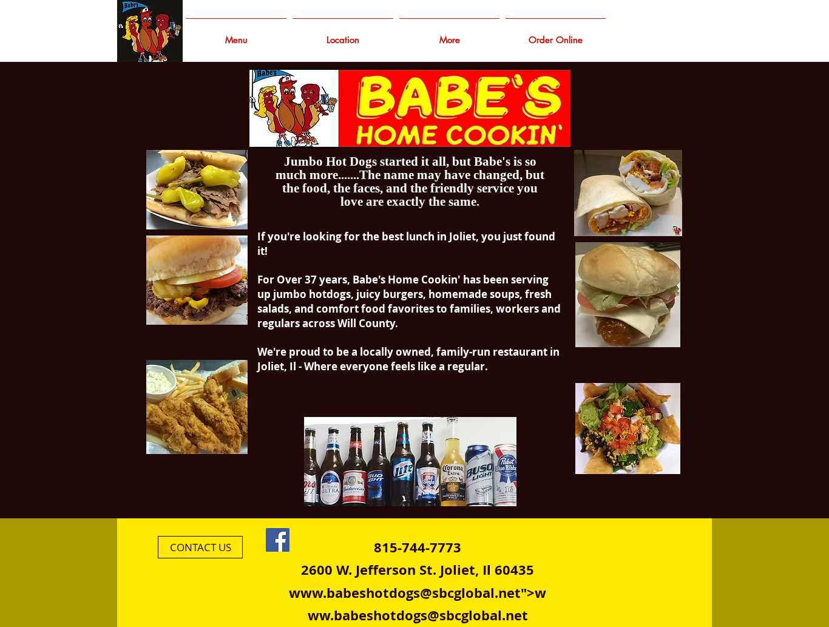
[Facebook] (277, 540)
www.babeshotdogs (354, 592)
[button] (449, 34)
